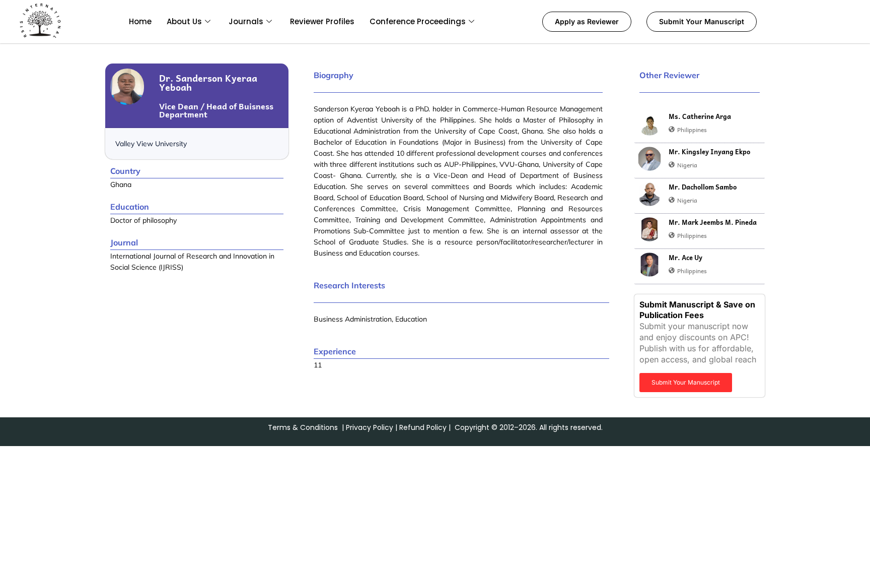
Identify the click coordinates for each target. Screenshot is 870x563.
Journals (246, 21)
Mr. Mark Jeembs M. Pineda (713, 222)
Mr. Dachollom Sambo (703, 187)
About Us (184, 21)
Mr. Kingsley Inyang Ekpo (709, 152)
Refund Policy (423, 427)
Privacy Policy (369, 427)
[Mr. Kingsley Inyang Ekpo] (649, 159)
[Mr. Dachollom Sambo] (649, 194)
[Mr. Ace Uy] (649, 264)
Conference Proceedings (418, 21)
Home (140, 21)
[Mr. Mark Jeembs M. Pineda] (649, 229)
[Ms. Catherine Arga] (649, 123)
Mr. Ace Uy (685, 258)
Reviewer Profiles (322, 21)
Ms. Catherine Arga (700, 116)
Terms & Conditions (303, 427)
